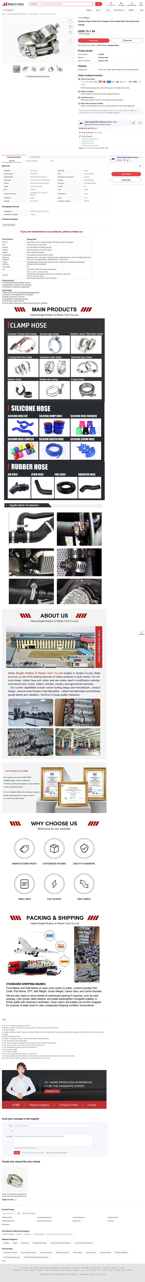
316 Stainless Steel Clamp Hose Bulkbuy (36, 1257)
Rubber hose (76, 1221)
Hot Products (24, 1268)
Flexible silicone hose (8, 1221)
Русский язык (55, 1270)
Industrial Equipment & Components (17, 14)
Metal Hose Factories (62, 1252)
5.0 (118, 160)
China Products (34, 1268)
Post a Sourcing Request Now (57, 1153)
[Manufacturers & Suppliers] (12, 4)
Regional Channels (96, 1268)
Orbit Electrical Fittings (40, 1243)
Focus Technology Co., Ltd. (59, 1274)
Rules (141, 10)
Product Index (106, 1268)
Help (107, 10)
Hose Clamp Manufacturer (12, 1257)
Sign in (141, 5)
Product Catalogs (29, 1213)
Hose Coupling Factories (28, 1252)
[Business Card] (140, 166)
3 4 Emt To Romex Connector (84, 1243)
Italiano (63, 1270)
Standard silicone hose (44, 1217)
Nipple (15, 1243)
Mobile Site (115, 1268)
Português (39, 1270)
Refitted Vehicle (6, 1217)
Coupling (6, 1243)
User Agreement (83, 1274)
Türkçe (111, 1270)
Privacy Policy (102, 1274)
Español (32, 1270)
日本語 (94, 1270)
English (26, 1270)
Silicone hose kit (112, 1217)
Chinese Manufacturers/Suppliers (49, 1268)
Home (3, 14)
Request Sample (113, 45)
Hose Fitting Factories (10, 1252)
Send (16, 1153)
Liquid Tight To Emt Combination (61, 1243)
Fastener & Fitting (33, 14)
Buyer (98, 10)
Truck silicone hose (78, 1217)
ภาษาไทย (104, 1270)
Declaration (93, 1274)
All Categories (9, 10)
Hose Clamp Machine (121, 1252)
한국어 (88, 1270)
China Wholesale (64, 1268)
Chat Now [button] (128, 40)
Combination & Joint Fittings (48, 14)
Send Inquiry (93, 40)
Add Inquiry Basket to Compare (39, 76)
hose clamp (5, 1224)
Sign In (81, 148)
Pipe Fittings (25, 1243)
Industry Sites (85, 1268)
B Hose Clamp (77, 1252)
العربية (83, 1270)
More (3, 1261)
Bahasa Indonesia (127, 1270)
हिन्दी (99, 1270)
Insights (122, 1268)
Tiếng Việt (117, 1270)
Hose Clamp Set (91, 1252)
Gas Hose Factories (46, 1252)
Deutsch (69, 1270)
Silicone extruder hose (44, 1221)
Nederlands (76, 1270)
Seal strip (110, 1221)
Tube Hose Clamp (105, 1252)
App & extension (119, 10)
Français (46, 1270)
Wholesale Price (75, 1268)
